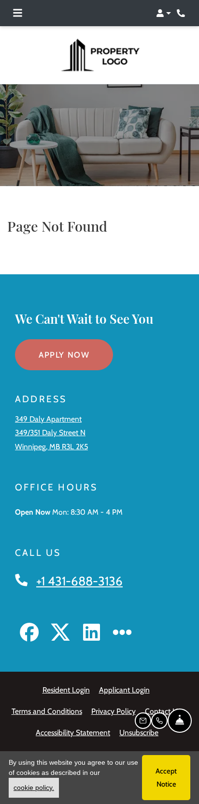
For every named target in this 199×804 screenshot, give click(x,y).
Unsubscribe (138, 732)
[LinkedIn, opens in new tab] (91, 633)
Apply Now (76, 354)
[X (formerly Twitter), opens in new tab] (60, 633)
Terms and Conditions (47, 711)
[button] (163, 13)
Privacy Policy (113, 711)
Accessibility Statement (73, 732)
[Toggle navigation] (18, 13)
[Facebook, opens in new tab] (29, 633)
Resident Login (66, 689)
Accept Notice (166, 777)
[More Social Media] (122, 633)
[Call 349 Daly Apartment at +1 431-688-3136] (181, 13)
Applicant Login (124, 689)
